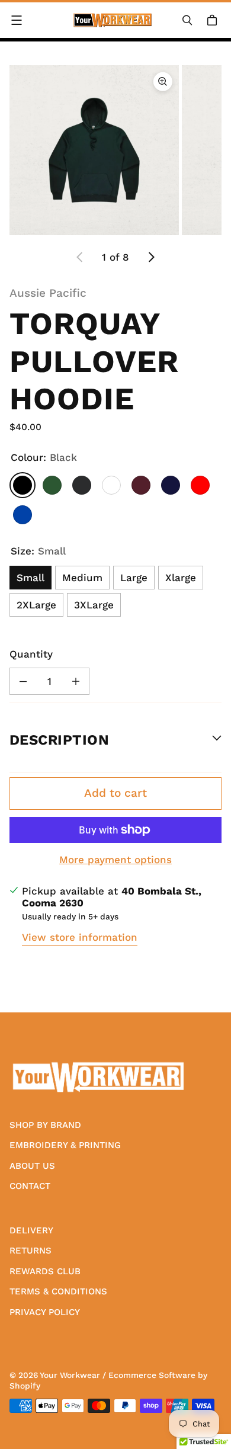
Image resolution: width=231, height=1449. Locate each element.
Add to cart (115, 793)
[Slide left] (80, 257)
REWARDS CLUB (45, 1271)
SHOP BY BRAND (45, 1125)
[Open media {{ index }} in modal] (94, 150)
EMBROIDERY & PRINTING (65, 1145)
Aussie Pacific (47, 293)
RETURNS (30, 1250)
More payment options (115, 859)
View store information (79, 937)
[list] (115, 150)
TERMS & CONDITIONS (58, 1291)
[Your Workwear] (112, 20)
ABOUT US (32, 1166)
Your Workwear (70, 1375)
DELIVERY (31, 1230)
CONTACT (29, 1186)
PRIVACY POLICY (44, 1312)
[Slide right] (151, 257)
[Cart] (213, 20)
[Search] (187, 20)
